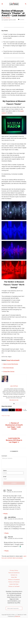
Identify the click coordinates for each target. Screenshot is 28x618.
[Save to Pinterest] (18, 410)
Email (4, 476)
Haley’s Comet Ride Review (10, 364)
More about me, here (13, 399)
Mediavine (17, 616)
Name (5, 470)
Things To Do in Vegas (6, 415)
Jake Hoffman (6, 17)
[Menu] (2, 4)
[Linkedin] (14, 403)
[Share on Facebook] (5, 410)
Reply (6, 513)
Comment (4, 456)
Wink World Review (8, 367)
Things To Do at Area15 (12, 360)
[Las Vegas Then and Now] (13, 4)
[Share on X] (11, 410)
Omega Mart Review (8, 371)
